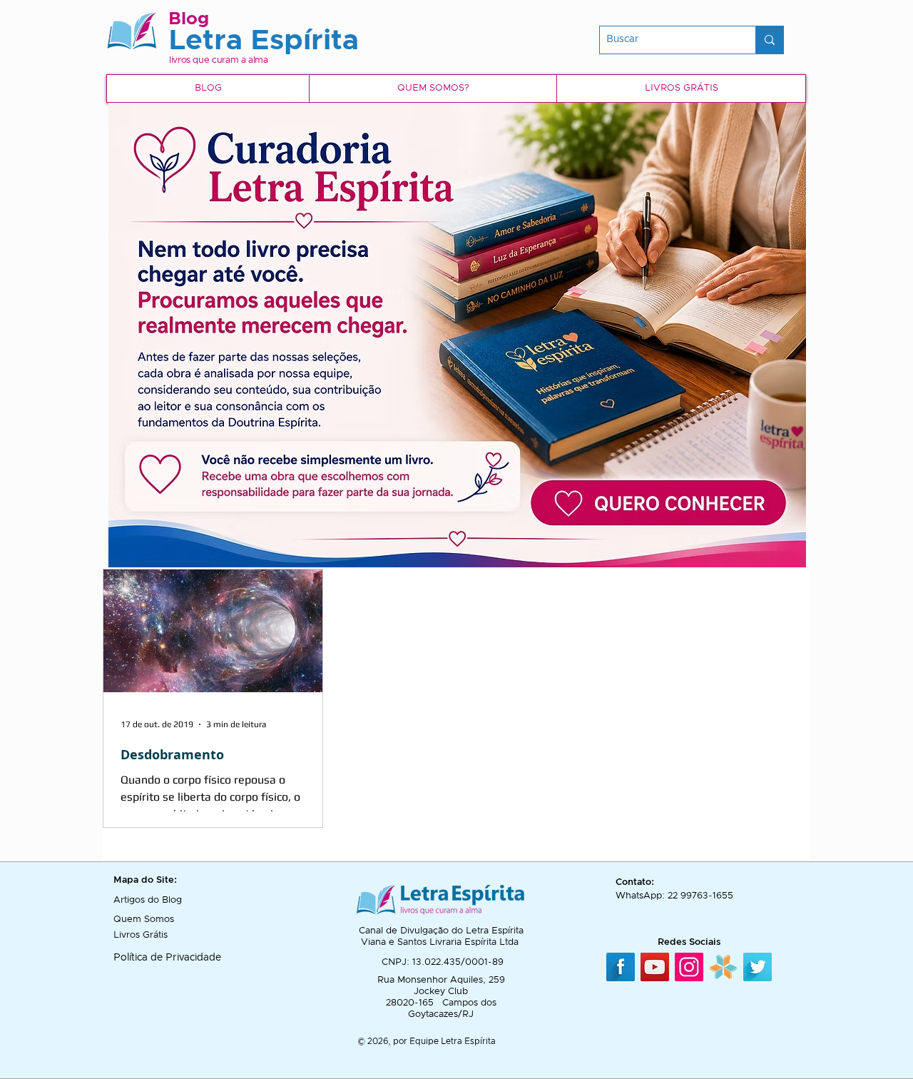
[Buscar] (769, 40)
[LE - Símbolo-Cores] (723, 967)
